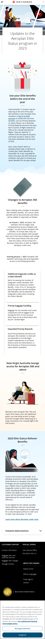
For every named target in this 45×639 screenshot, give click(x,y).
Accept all (22, 635)
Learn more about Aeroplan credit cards (21, 519)
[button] (1, 2)
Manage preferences (22, 628)
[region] (22, 619)
